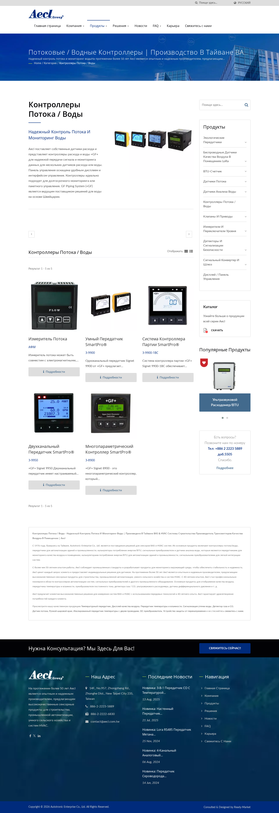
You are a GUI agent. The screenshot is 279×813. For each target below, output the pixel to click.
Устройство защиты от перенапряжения (184, 611)
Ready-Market (242, 807)
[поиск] (196, 3)
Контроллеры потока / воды (77, 63)
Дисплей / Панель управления (216, 277)
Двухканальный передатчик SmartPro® (51, 449)
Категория (50, 63)
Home (37, 63)
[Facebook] (30, 736)
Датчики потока (214, 181)
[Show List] (191, 251)
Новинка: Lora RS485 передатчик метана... (166, 731)
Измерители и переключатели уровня (219, 229)
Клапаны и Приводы (218, 216)
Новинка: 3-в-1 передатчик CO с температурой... (166, 690)
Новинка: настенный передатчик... (157, 711)
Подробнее (224, 468)
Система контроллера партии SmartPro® (163, 341)
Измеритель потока (47, 338)
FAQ (156, 26)
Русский (244, 3)
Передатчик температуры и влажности (161, 606)
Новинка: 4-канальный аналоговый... (159, 752)
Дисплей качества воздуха (126, 606)
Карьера (173, 26)
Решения (120, 26)
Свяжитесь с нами (198, 26)
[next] (189, 234)
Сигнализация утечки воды (197, 606)
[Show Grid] (186, 251)
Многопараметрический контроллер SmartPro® (109, 449)
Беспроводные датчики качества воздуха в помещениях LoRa (220, 157)
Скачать (216, 330)
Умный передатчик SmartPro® (104, 341)
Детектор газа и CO (223, 606)
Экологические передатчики (213, 140)
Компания (74, 26)
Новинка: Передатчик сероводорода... (158, 773)
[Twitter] (34, 736)
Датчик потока (40, 611)
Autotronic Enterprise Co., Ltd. (68, 807)
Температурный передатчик (96, 606)
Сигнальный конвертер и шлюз (221, 262)
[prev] (31, 234)
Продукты (97, 26)
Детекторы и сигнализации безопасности (213, 245)
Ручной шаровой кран (60, 611)
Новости (141, 26)
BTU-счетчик (212, 171)
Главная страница (47, 26)
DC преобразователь (151, 611)
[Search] (246, 105)
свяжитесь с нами (234, 611)
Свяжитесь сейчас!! (225, 648)
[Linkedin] (39, 736)
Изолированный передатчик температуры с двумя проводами (106, 611)
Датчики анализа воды (219, 191)
